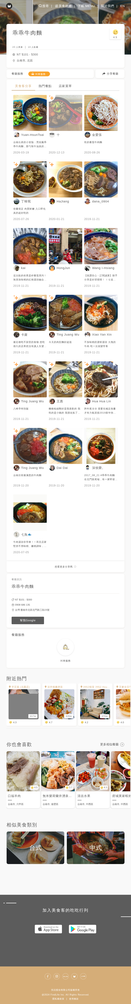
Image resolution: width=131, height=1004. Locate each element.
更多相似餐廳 (109, 744)
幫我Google (28, 620)
